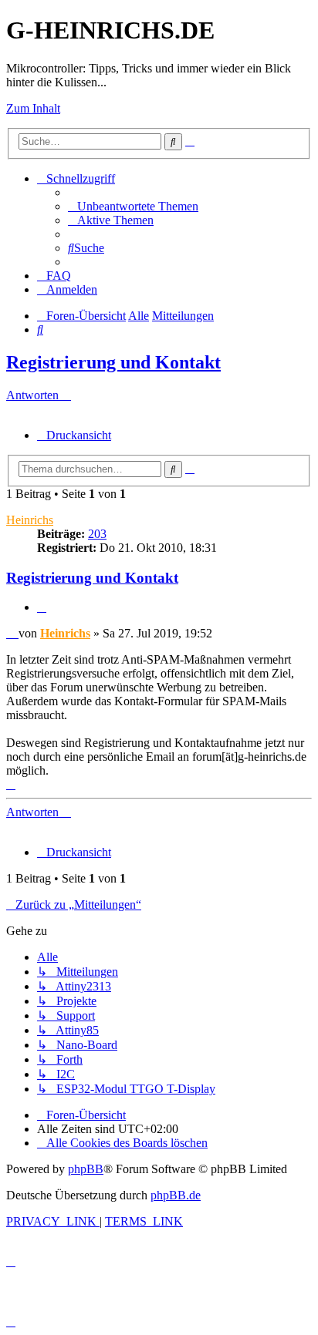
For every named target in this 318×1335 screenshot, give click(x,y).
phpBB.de (176, 1195)
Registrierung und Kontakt (113, 362)
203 (97, 533)
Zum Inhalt (33, 108)
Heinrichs (29, 519)
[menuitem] (133, 206)
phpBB (85, 1168)
